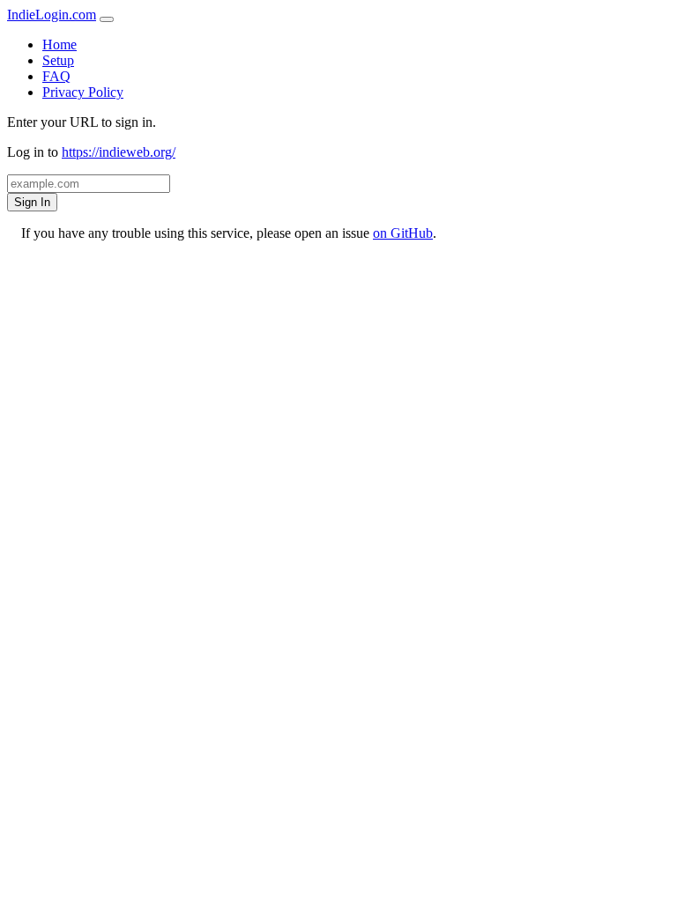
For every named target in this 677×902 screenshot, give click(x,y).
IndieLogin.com (51, 14)
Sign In (32, 202)
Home (59, 44)
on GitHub (403, 233)
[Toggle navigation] (107, 19)
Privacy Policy (82, 92)
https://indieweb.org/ (118, 151)
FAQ (56, 76)
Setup (58, 60)
